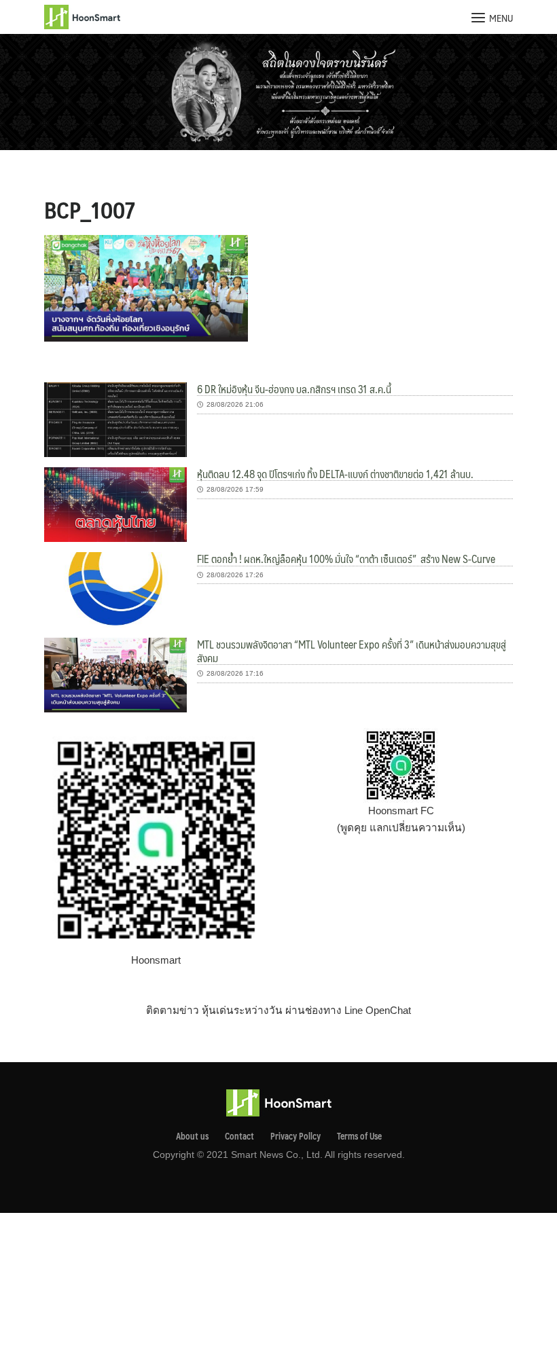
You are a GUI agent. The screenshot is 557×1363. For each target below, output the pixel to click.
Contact (239, 1136)
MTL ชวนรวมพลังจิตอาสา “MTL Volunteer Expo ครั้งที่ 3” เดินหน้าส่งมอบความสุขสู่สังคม (351, 651)
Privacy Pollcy (295, 1136)
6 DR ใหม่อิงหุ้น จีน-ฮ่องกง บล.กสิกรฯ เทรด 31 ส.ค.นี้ (294, 389)
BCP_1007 (89, 209)
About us (192, 1136)
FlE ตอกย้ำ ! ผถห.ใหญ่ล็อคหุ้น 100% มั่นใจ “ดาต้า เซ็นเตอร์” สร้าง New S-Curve (346, 558)
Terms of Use (359, 1136)
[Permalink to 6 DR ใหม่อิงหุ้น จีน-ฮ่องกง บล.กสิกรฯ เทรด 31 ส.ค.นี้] (115, 418)
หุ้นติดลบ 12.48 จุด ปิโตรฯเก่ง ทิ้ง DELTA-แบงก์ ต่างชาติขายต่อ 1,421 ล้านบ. (335, 474)
